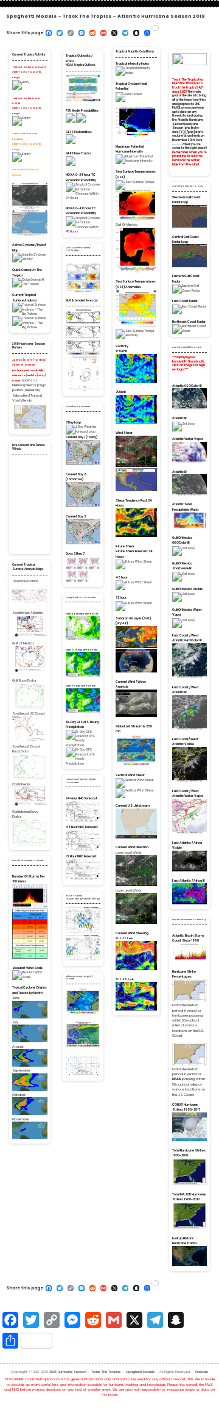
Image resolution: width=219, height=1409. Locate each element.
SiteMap (201, 1371)
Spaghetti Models (177, 145)
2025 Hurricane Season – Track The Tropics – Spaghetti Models (102, 1371)
